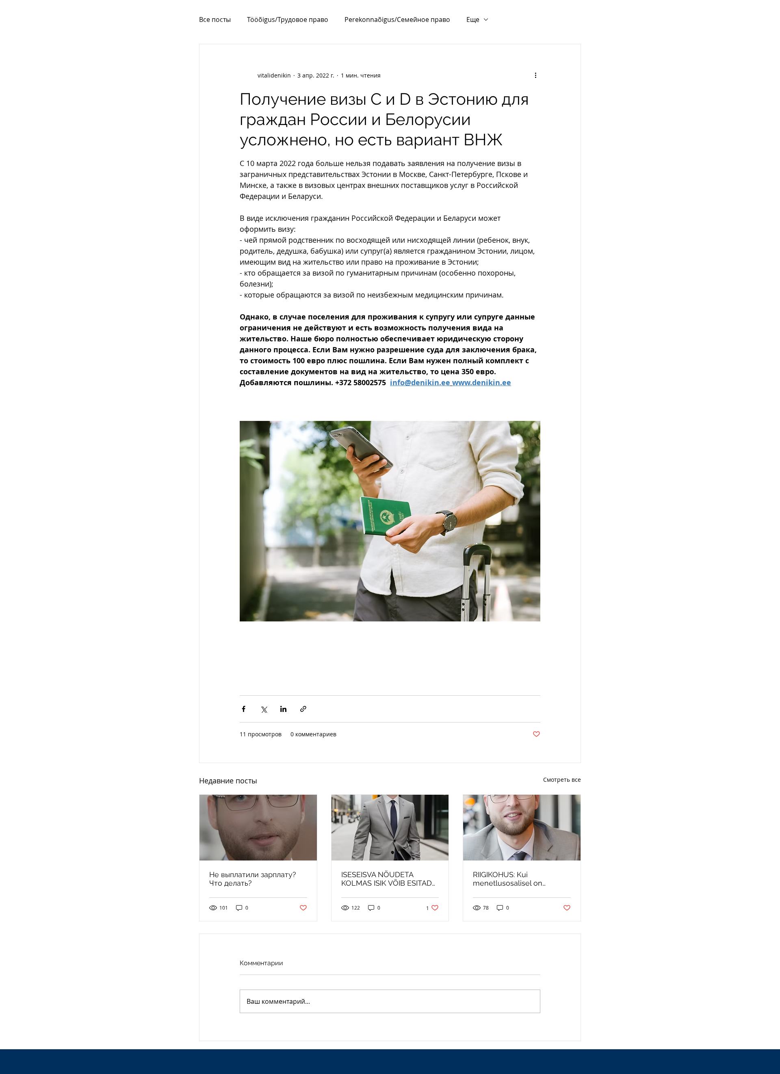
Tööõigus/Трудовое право (287, 19)
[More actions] (535, 75)
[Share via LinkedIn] (283, 709)
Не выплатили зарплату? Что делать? (252, 878)
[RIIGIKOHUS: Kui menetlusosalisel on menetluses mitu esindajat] (522, 827)
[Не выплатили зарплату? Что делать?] (258, 827)
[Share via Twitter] (263, 709)
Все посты (215, 19)
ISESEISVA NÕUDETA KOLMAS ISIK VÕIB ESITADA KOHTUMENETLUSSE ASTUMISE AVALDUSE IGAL (388, 878)
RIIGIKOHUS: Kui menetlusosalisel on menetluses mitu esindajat (518, 878)
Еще (472, 19)
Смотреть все (562, 779)
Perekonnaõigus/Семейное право (397, 19)
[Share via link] (303, 709)
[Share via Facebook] (243, 709)
